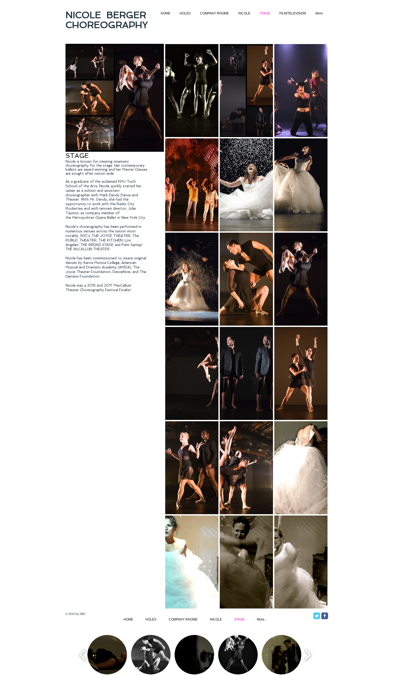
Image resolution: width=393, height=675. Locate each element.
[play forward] (308, 654)
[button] (191, 90)
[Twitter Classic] (316, 615)
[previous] (177, 331)
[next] (316, 331)
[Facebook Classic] (324, 615)
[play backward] (83, 654)
